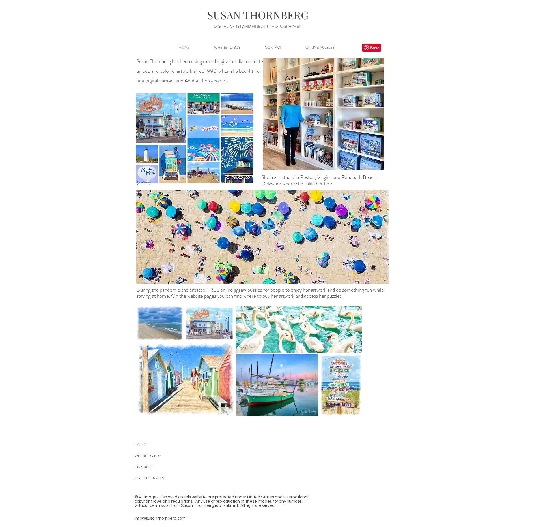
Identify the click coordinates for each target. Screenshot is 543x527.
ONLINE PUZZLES (149, 478)
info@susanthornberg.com (160, 518)
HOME (140, 445)
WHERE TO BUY (148, 456)
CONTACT (143, 467)
